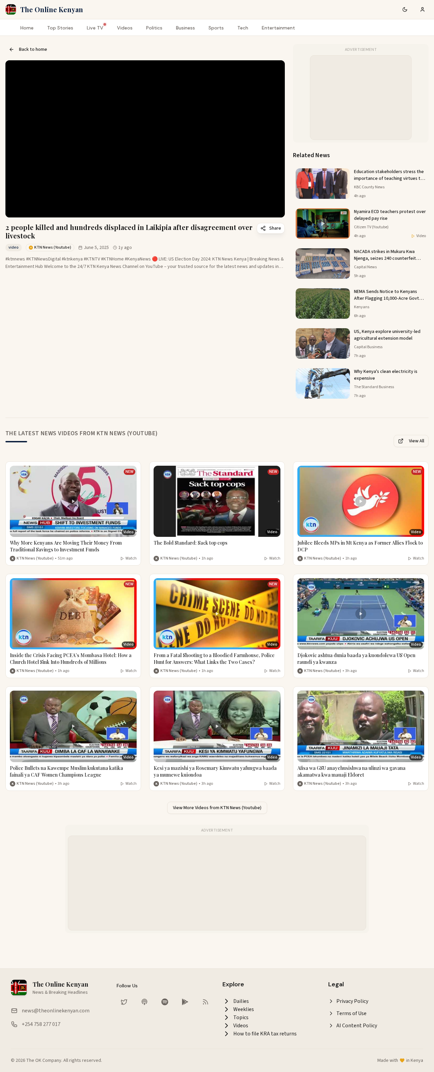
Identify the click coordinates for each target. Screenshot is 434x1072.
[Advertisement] (361, 98)
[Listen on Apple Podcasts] (144, 1001)
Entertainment (278, 28)
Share (275, 228)
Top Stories (60, 28)
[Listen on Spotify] (164, 1001)
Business (185, 28)
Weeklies (243, 1009)
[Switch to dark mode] (405, 9)
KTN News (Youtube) (35, 558)
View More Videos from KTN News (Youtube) (217, 807)
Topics (241, 1017)
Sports (216, 28)
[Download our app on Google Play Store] (185, 1001)
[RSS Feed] (205, 1001)
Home (27, 28)
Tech (242, 28)
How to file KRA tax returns (265, 1033)
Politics (154, 28)
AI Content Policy (356, 1025)
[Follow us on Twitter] (124, 1001)
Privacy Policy (352, 1001)
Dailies (241, 1001)
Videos (125, 28)
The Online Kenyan (51, 9)
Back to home (33, 49)
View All (416, 441)
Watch (131, 558)
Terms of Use (351, 1013)
